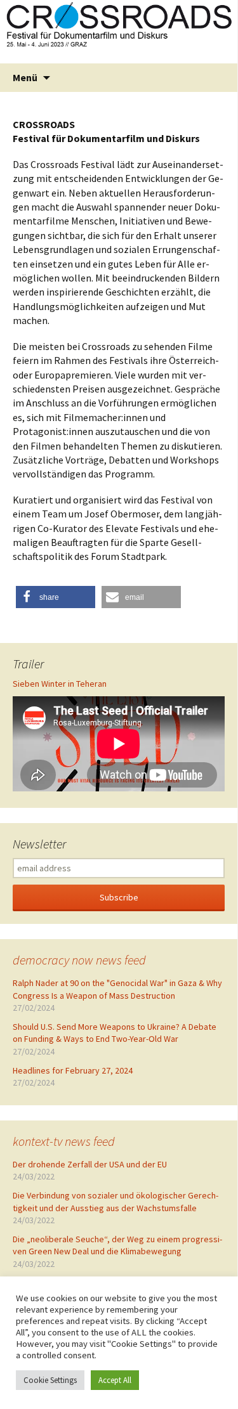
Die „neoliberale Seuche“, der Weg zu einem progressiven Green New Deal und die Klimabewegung (117, 1245)
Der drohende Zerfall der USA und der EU (90, 1164)
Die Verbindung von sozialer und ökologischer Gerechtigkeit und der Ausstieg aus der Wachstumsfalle (115, 1202)
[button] (55, 597)
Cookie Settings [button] (50, 1380)
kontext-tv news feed (64, 1141)
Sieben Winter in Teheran (60, 683)
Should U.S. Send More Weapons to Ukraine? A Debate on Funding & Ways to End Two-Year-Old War (114, 1033)
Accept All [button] (114, 1380)
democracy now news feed (79, 960)
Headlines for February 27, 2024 (73, 1070)
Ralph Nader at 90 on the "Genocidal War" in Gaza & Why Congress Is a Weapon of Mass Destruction (117, 989)
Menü (25, 77)
